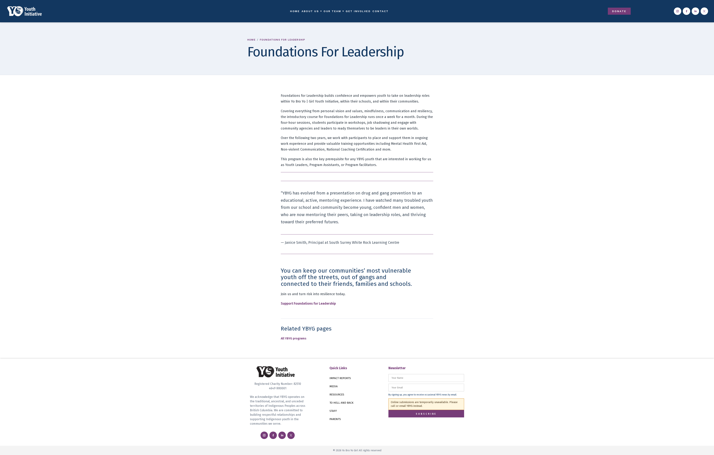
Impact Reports (340, 378)
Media (333, 386)
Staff (333, 411)
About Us (312, 11)
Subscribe (426, 413)
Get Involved (358, 11)
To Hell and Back (341, 402)
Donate (619, 11)
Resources (336, 394)
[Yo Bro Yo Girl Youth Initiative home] (75, 11)
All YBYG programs (293, 338)
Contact (380, 11)
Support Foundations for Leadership (308, 303)
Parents (335, 419)
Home (295, 11)
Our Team (334, 11)
